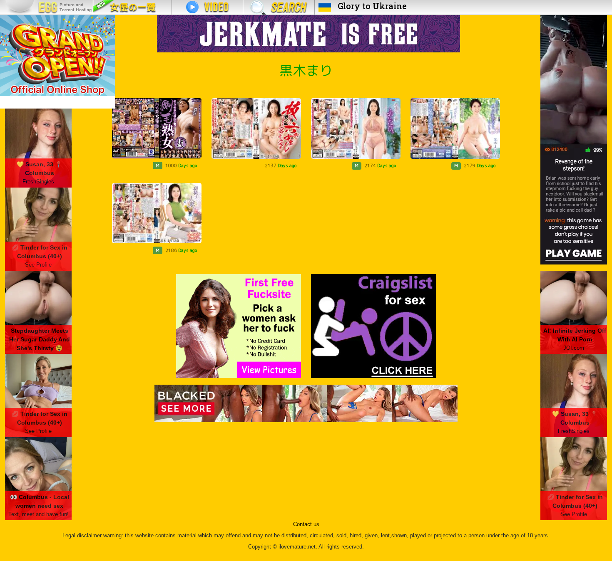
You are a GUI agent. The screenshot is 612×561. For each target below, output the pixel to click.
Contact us (306, 524)
